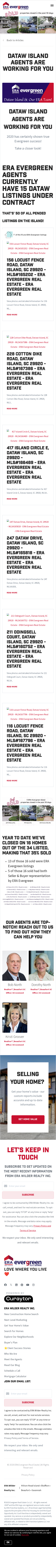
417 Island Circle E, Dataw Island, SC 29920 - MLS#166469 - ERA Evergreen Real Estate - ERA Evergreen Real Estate (28, 465)
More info (25, 1535)
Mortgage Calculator (15, 1376)
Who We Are (10, 1353)
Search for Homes (14, 1331)
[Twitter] (11, 1285)
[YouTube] (27, 1285)
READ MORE (12, 314)
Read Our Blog (12, 1365)
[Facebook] (5, 1285)
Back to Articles (15, 40)
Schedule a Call (12, 1370)
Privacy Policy (28, 1474)
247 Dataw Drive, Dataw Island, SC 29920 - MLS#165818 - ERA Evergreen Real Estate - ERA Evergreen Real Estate (25, 555)
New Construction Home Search (21, 1314)
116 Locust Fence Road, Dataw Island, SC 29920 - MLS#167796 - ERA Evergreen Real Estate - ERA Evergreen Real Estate (26, 743)
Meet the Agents (13, 1359)
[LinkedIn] (16, 1285)
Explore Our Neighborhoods (19, 1336)
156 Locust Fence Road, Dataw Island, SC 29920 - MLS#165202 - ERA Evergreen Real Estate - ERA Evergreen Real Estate (26, 277)
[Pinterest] (22, 1285)
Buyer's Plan (10, 1342)
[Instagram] (33, 1285)
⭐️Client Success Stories (17, 1348)
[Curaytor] (18, 1301)
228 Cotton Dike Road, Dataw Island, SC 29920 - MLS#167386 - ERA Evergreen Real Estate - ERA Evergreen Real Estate (26, 371)
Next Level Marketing (15, 1319)
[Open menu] (52, 5)
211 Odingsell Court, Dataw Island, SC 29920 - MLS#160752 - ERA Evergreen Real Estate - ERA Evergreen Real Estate (26, 649)
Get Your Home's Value (16, 1325)
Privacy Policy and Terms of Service (21, 1438)
